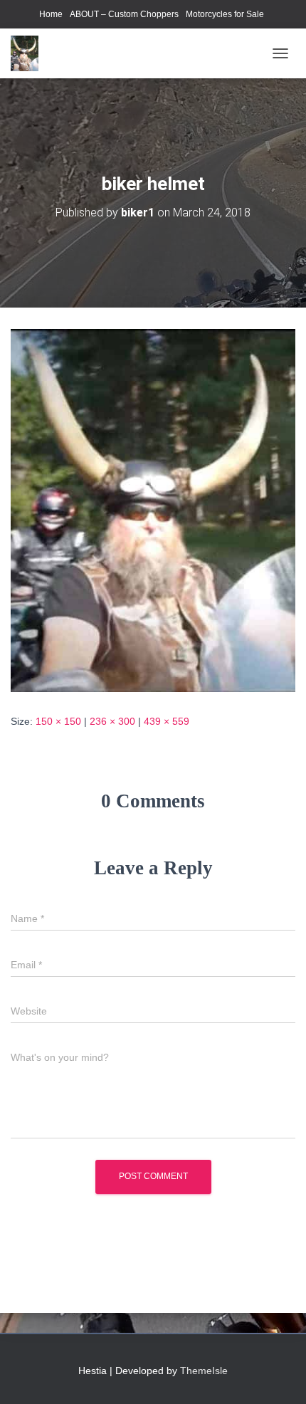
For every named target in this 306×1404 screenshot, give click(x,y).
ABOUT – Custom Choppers (124, 14)
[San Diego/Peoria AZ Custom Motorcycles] (30, 53)
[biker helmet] (153, 509)
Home (51, 14)
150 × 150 (58, 721)
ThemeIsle (204, 1370)
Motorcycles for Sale (225, 14)
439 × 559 (166, 721)
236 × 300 (112, 721)
